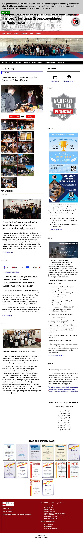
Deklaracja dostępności (8, 511)
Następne (30, 116)
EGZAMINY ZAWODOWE (37, 63)
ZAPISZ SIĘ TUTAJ (56, 230)
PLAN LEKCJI (55, 81)
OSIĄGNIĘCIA (24, 33)
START (3, 33)
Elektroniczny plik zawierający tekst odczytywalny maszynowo (17, 514)
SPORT (31, 33)
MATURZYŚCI (27, 63)
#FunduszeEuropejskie (10, 272)
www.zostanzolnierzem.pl (56, 355)
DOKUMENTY (61, 63)
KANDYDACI (18, 63)
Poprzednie (14, 116)
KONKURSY (38, 33)
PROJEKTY (16, 33)
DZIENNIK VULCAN (68, 81)
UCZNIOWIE (4, 63)
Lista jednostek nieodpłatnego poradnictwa (64, 391)
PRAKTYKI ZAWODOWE (50, 63)
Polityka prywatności (7, 508)
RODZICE (11, 63)
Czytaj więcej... (7, 252)
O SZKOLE (9, 33)
